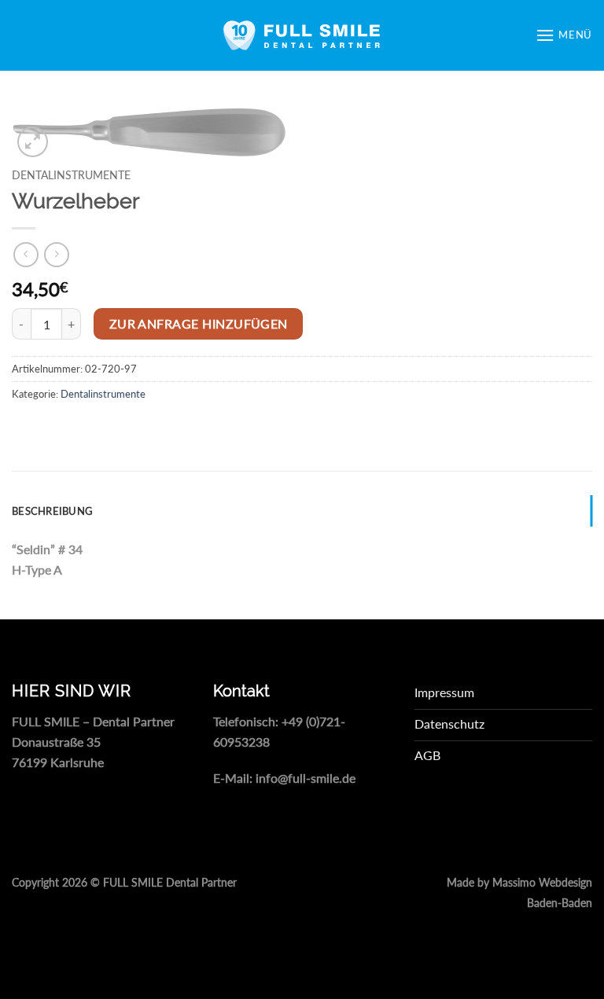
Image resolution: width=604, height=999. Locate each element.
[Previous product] (56, 254)
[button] (564, 35)
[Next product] (25, 254)
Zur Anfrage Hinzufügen (198, 324)
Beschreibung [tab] (52, 511)
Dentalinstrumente (71, 175)
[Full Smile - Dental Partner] (302, 35)
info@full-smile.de (305, 777)
